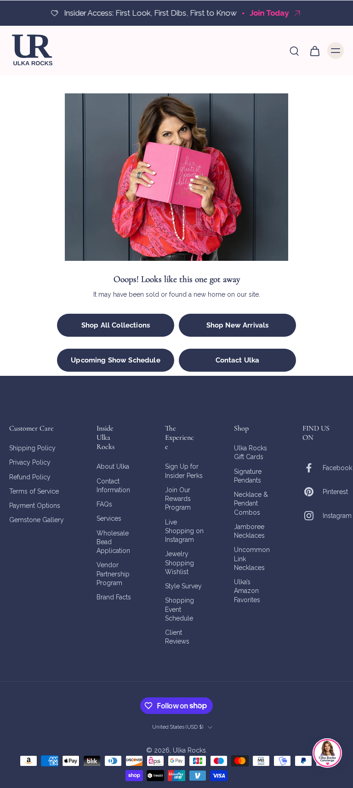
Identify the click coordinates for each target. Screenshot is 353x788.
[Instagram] (312, 516)
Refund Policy (30, 477)
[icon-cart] (314, 50)
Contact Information (113, 485)
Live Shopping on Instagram (184, 531)
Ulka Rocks (189, 750)
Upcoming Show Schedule (115, 360)
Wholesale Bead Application (113, 542)
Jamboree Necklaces (249, 531)
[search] (294, 50)
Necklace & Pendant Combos (251, 503)
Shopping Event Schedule (179, 609)
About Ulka (113, 467)
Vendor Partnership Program (113, 574)
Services (109, 519)
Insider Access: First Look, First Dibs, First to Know (149, 12)
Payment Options (34, 505)
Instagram (337, 515)
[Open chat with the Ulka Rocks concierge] (327, 753)
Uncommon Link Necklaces (252, 559)
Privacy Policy (30, 462)
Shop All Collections (115, 325)
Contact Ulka (238, 360)
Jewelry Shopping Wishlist (179, 563)
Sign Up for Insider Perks (184, 471)
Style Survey (183, 586)
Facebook (337, 468)
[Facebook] (312, 468)
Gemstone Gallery (36, 520)
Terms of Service (34, 491)
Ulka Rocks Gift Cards (250, 452)
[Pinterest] (312, 492)
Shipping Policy (32, 448)
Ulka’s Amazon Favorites (247, 591)
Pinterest (335, 491)
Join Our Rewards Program (178, 499)
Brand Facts (114, 597)
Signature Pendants (248, 476)
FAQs (104, 504)
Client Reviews (177, 637)
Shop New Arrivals (237, 325)
